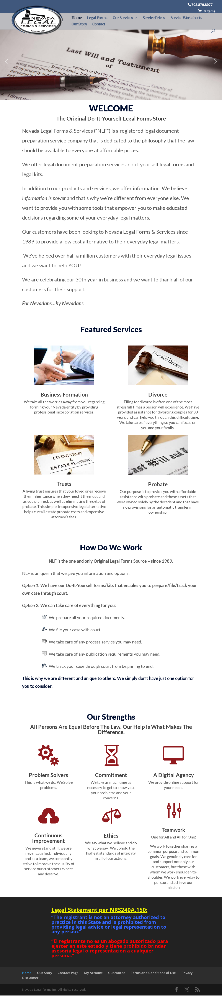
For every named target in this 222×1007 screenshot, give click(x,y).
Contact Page (68, 973)
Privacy (187, 973)
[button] (111, 61)
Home (77, 18)
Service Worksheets (186, 18)
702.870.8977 (202, 5)
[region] (111, 61)
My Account (93, 973)
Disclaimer (30, 978)
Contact (98, 24)
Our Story (79, 24)
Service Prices (154, 18)
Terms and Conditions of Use (153, 973)
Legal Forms (97, 18)
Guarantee (116, 973)
